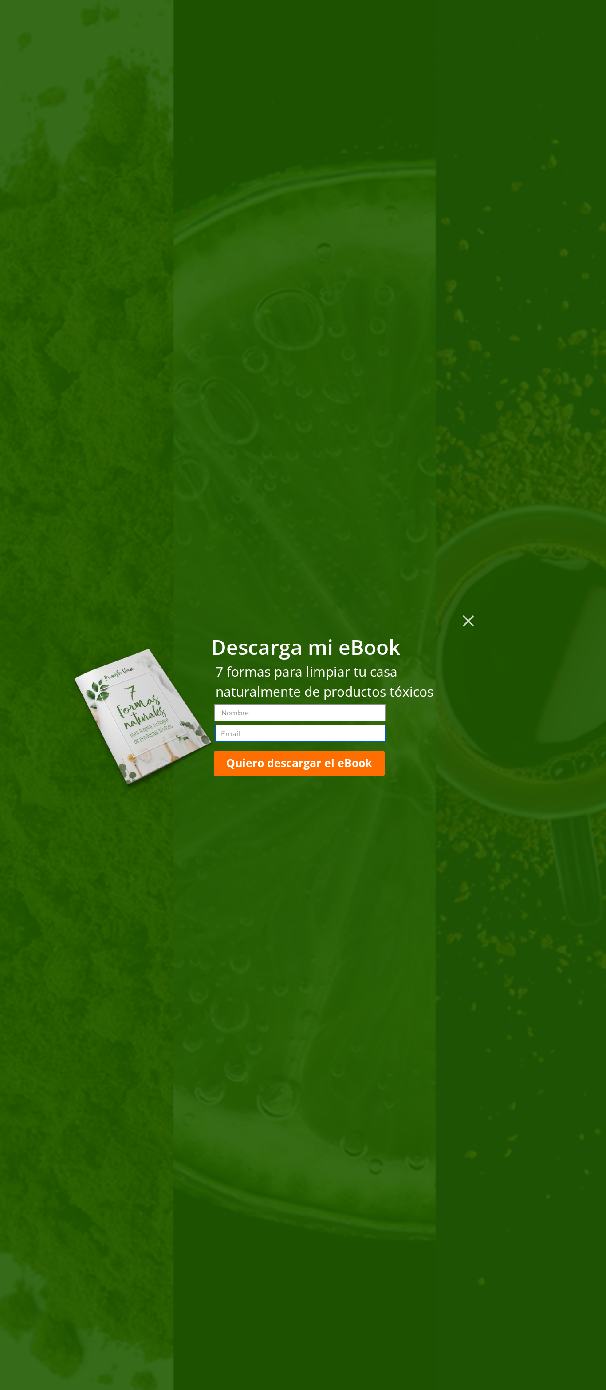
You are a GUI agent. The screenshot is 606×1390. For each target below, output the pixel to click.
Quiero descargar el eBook (299, 762)
